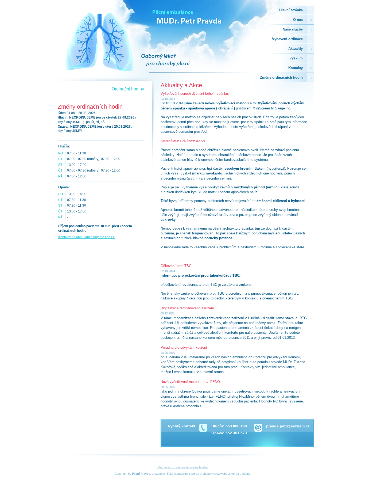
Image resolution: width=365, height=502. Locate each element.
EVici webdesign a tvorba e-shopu (188, 473)
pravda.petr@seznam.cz (288, 426)
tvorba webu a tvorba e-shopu (230, 473)
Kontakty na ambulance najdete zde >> (86, 237)
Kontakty (295, 68)
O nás (298, 20)
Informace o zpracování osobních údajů (182, 467)
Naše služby (293, 29)
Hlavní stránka (291, 10)
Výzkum (296, 58)
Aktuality (295, 49)
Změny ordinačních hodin (281, 77)
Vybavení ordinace (287, 39)
